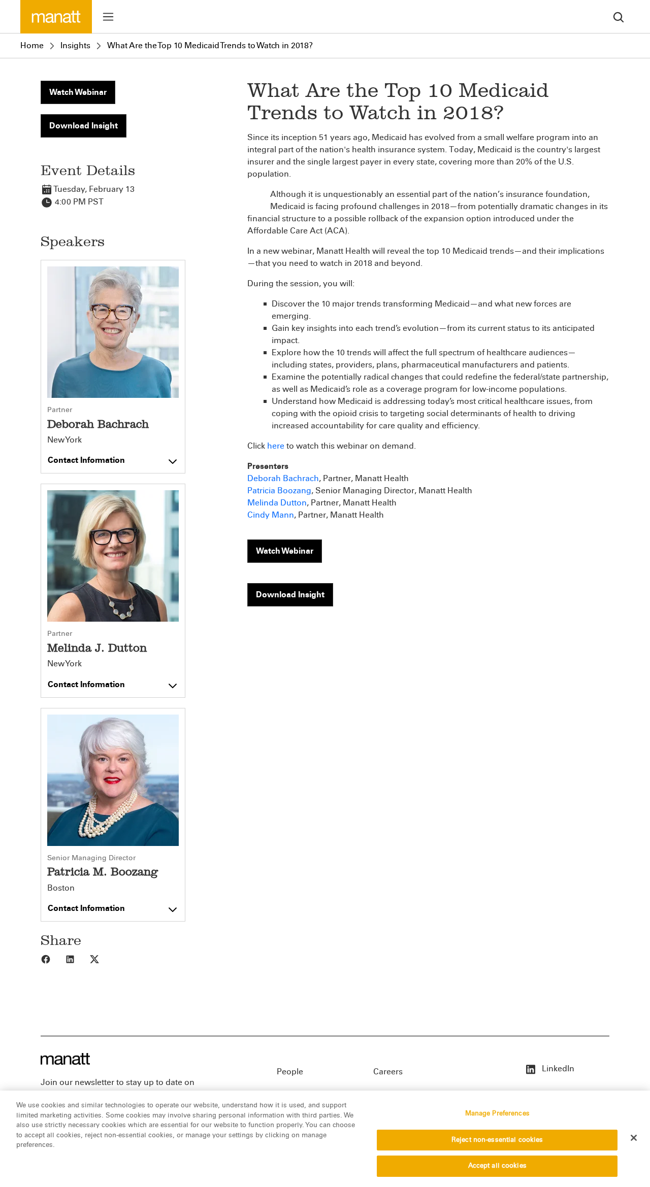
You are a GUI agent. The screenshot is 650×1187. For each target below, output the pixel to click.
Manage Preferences (497, 1113)
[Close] (634, 1138)
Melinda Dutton (277, 502)
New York (64, 440)
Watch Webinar (78, 92)
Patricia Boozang (279, 490)
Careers (388, 1071)
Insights (75, 45)
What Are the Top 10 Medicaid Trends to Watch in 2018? (210, 45)
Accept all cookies (497, 1166)
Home (32, 45)
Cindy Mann (270, 515)
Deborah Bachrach (283, 478)
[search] (618, 16)
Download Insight (83, 125)
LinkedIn (557, 1068)
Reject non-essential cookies (497, 1140)
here (275, 446)
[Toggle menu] (108, 17)
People (290, 1071)
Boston (61, 888)
